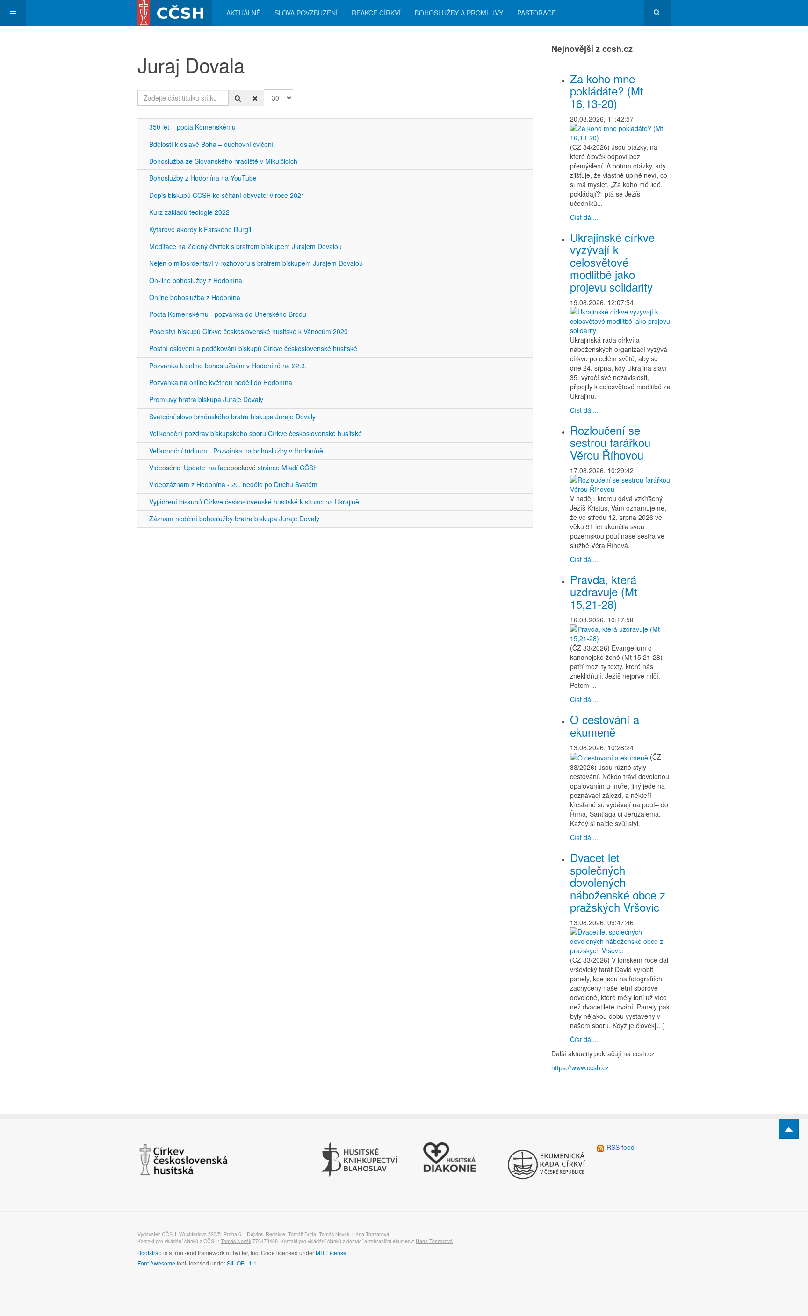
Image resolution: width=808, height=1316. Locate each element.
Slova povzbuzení (306, 12)
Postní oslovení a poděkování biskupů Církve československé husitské (253, 348)
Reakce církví (376, 12)
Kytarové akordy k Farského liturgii (200, 229)
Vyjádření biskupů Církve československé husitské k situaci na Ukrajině (254, 501)
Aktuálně (243, 12)
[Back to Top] (789, 1129)
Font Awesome (156, 1263)
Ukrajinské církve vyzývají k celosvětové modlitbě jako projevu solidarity (612, 262)
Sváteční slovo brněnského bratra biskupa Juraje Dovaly (232, 416)
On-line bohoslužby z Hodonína (195, 280)
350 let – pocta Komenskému (192, 127)
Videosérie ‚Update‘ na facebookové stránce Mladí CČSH (233, 467)
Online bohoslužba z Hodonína (194, 297)
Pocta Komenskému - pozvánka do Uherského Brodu (227, 314)
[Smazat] (255, 98)
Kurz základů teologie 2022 (189, 212)
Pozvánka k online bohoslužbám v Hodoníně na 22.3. (228, 365)
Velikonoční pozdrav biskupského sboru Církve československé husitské (255, 433)
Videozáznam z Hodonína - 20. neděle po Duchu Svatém (233, 484)
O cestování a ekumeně (604, 725)
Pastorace (536, 12)
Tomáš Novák (236, 1240)
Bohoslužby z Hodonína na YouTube (203, 178)
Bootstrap (149, 1253)
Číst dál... (584, 217)
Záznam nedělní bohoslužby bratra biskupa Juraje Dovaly (234, 518)
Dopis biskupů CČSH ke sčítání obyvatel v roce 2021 (227, 195)
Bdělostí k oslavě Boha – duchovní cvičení (211, 144)
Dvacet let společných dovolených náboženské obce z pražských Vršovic (617, 882)
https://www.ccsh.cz (580, 1067)
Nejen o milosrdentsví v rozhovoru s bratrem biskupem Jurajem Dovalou (256, 263)
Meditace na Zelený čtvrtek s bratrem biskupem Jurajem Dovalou (245, 246)
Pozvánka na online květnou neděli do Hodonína (220, 382)
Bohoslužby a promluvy (459, 12)
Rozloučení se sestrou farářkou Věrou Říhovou (610, 442)
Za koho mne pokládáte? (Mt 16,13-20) (606, 90)
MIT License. (332, 1253)
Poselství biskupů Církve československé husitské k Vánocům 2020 (248, 331)
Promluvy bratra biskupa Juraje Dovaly (206, 399)
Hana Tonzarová (434, 1240)
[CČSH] (174, 13)
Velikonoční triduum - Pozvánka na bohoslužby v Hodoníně (236, 450)
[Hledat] (238, 98)
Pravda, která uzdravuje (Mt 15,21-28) (603, 591)
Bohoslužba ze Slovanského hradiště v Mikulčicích (223, 161)
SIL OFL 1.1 (242, 1263)
